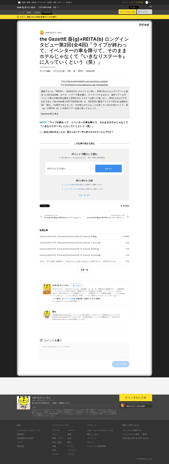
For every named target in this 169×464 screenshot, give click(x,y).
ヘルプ (19, 442)
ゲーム (70, 446)
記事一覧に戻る (84, 195)
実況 (55, 2)
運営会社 (20, 446)
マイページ (92, 438)
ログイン (125, 2)
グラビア (71, 454)
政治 (69, 442)
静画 (28, 2)
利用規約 (20, 434)
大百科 (49, 2)
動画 (23, 2)
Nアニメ (61, 2)
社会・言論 (56, 442)
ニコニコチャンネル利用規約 (74, 189)
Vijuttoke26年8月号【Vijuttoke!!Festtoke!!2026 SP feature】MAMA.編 (69, 249)
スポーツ (71, 430)
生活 (69, 438)
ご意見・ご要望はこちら (60, 403)
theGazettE (90, 71)
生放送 (34, 2)
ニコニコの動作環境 (71, 185)
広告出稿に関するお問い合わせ (135, 438)
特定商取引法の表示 (25, 438)
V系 (69, 71)
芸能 (69, 434)
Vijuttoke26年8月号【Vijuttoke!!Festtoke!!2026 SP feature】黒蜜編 (68, 236)
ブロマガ (47, 12)
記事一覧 (84, 270)
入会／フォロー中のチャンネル (100, 430)
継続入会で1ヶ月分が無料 (136, 406)
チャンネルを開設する (132, 430)
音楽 (54, 7)
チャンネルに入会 (127, 12)
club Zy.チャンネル (26, 7)
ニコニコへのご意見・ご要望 (135, 434)
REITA (80, 71)
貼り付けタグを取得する (41, 403)
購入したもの (92, 434)
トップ (21, 12)
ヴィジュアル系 (58, 71)
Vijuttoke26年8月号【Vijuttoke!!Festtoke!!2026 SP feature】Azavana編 (70, 255)
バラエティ (72, 450)
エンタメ (56, 454)
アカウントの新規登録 (96, 446)
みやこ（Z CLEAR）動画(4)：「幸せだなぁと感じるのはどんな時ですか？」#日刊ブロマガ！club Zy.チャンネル (79, 261)
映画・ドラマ (57, 438)
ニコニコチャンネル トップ (28, 430)
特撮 (54, 446)
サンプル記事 (70, 298)
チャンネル (42, 2)
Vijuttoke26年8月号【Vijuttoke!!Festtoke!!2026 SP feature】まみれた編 (70, 243)
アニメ (55, 434)
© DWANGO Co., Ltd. (144, 459)
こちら (107, 158)
